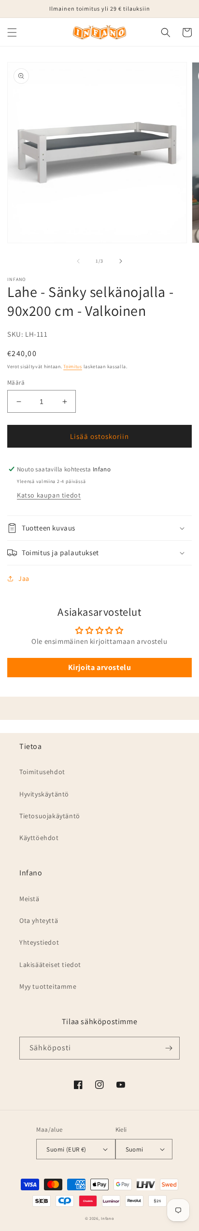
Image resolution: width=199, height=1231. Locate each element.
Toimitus (72, 366)
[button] (12, 32)
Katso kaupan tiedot (49, 495)
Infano (107, 1218)
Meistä (29, 898)
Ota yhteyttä (38, 920)
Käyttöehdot (39, 837)
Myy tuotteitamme (48, 986)
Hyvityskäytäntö (44, 794)
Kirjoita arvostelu (99, 667)
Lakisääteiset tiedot (50, 964)
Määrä (16, 382)
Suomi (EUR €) (66, 1149)
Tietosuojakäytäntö (49, 815)
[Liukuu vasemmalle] (78, 261)
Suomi (134, 1149)
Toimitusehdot (42, 771)
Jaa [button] (23, 578)
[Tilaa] (168, 1048)
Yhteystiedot (39, 942)
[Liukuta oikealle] (120, 261)
